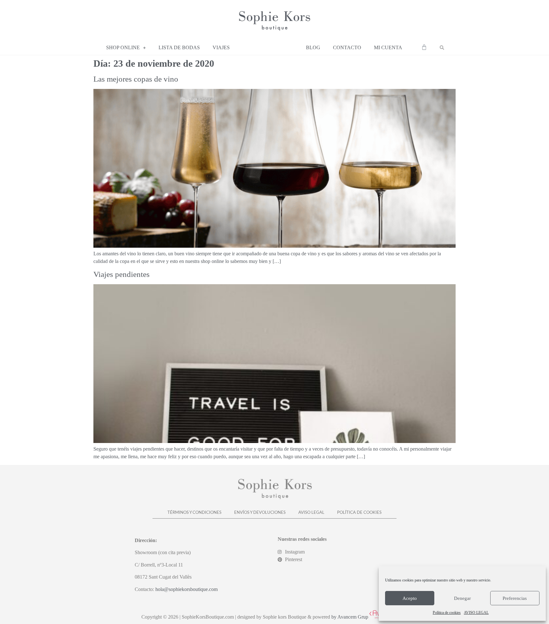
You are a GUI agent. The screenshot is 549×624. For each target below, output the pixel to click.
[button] (441, 47)
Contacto (347, 47)
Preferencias (515, 598)
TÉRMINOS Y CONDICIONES (194, 513)
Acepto (410, 598)
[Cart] (424, 47)
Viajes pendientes (121, 274)
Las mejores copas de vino (135, 79)
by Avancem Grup (349, 617)
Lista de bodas (179, 47)
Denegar (462, 598)
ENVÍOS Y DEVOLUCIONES (260, 513)
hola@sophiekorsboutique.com (186, 589)
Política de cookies (447, 612)
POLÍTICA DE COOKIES (359, 513)
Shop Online (123, 47)
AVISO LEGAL (476, 612)
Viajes (221, 47)
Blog (313, 47)
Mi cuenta (388, 47)
